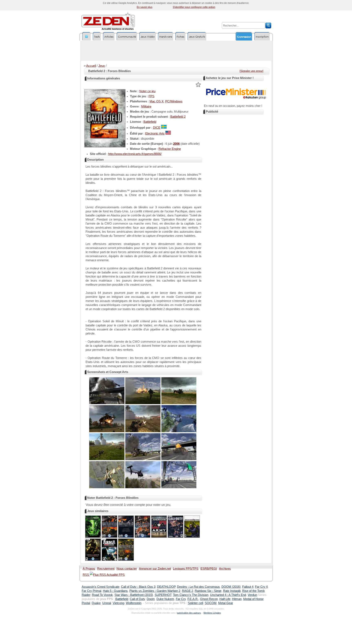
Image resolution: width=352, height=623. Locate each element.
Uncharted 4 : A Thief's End (228, 595)
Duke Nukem (165, 599)
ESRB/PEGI (208, 568)
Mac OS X (157, 101)
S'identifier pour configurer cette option (194, 7)
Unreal (106, 603)
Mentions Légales (212, 613)
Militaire (146, 106)
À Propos (89, 568)
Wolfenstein (133, 603)
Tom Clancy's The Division (190, 595)
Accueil (91, 65)
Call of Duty (137, 599)
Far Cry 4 (261, 586)
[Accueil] (86, 37)
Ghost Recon (209, 599)
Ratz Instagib (232, 590)
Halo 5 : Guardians (115, 590)
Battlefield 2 (178, 116)
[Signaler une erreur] (251, 70)
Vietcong (118, 603)
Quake (96, 603)
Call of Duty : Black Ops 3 (138, 586)
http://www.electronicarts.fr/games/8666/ (135, 154)
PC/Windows (174, 101)
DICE (156, 127)
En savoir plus (144, 7)
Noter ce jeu (147, 91)
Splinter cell (195, 603)
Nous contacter (127, 568)
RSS (86, 574)
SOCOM (211, 603)
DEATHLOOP (166, 586)
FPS (151, 96)
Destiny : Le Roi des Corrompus (198, 586)
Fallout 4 (247, 586)
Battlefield (149, 121)
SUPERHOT (163, 595)
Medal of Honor (253, 599)
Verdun (252, 595)
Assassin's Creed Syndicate (100, 586)
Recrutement (105, 568)
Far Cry (181, 599)
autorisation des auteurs (189, 613)
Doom (151, 599)
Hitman (237, 599)
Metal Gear (225, 603)
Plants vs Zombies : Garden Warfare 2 (154, 590)
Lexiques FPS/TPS (185, 568)
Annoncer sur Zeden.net (155, 568)
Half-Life (224, 599)
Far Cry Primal (91, 590)
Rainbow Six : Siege (208, 590)
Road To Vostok (102, 595)
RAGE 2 (187, 590)
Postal (86, 603)
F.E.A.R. (192, 599)
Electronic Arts (155, 133)
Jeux (101, 65)
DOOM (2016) (231, 586)
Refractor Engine (169, 148)
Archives (225, 568)
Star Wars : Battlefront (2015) (133, 595)
